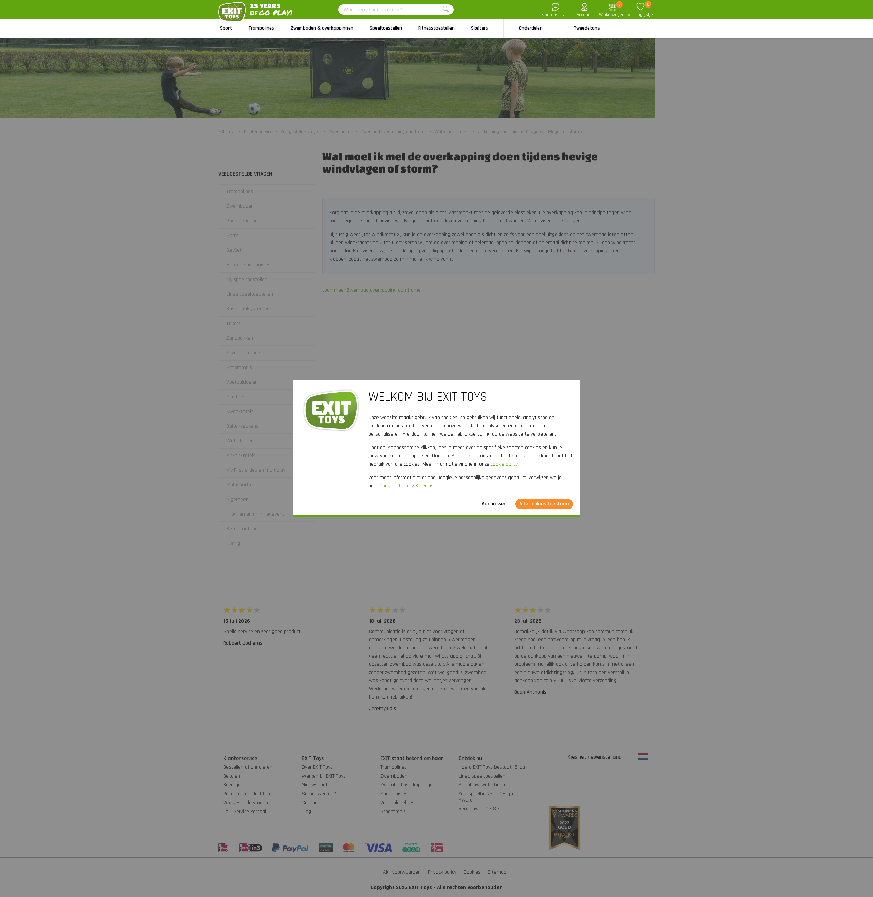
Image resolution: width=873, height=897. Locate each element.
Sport (226, 28)
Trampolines (261, 28)
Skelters (479, 28)
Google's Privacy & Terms (406, 485)
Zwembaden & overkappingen (322, 28)
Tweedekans (587, 28)
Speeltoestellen (386, 28)
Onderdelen (531, 28)
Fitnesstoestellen (436, 28)
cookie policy (504, 464)
